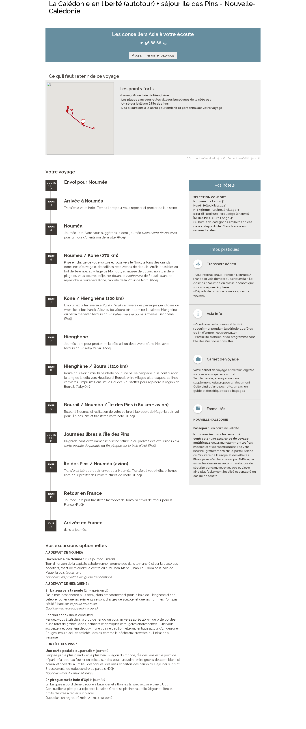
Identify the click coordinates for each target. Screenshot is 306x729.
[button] (83, 122)
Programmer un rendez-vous (153, 55)
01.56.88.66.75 (153, 42)
